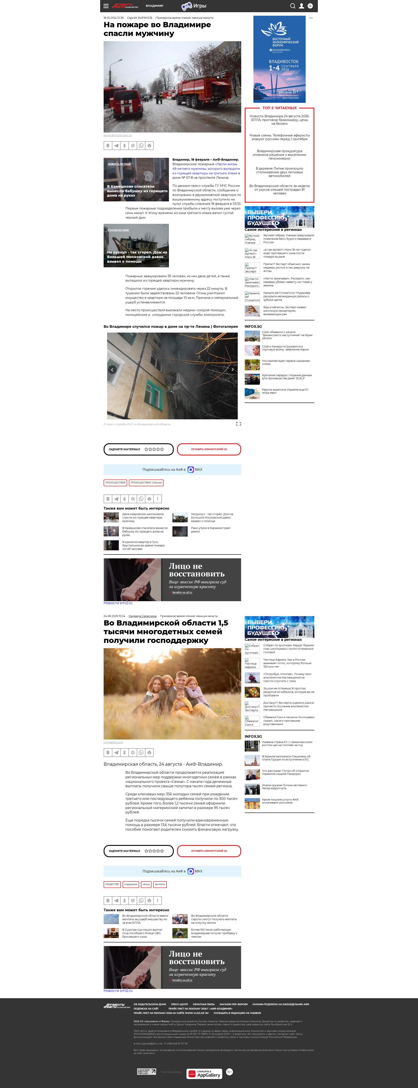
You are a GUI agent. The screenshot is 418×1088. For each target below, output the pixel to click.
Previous (112, 369)
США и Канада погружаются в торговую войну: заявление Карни (285, 348)
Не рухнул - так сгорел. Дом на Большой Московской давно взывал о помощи (212, 517)
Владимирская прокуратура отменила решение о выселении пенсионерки (279, 154)
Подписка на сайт (146, 1008)
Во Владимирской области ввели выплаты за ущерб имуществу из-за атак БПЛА (145, 919)
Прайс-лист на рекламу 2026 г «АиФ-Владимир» (201, 1008)
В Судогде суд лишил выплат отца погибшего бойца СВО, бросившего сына (142, 933)
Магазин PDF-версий (234, 1004)
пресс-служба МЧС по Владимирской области (138, 424)
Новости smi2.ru (118, 603)
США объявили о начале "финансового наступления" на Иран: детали (287, 335)
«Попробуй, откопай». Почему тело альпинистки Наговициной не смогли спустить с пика (287, 677)
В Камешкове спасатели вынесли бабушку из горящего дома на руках (145, 531)
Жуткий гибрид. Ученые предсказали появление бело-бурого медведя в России (288, 239)
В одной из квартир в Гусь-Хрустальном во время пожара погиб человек (143, 545)
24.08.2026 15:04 (114, 616)
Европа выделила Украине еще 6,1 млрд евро (285, 391)
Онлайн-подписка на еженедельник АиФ (281, 1004)
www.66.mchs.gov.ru (118, 135)
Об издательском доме (150, 1004)
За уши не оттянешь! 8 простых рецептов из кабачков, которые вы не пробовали (288, 692)
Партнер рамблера (171, 1072)
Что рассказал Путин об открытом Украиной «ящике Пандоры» (285, 772)
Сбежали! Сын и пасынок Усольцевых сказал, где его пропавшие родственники (288, 721)
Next (233, 369)
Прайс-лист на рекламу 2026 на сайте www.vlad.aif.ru (171, 1013)
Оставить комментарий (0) (209, 449)
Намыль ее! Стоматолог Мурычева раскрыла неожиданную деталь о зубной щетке (286, 296)
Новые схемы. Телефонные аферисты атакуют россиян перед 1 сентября (279, 137)
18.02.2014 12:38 (114, 17)
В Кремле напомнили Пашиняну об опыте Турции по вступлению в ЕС (286, 758)
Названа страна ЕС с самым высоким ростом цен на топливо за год (287, 744)
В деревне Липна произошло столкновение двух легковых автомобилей (279, 172)
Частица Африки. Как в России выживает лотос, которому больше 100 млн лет (287, 663)
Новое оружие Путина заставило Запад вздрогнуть (284, 787)
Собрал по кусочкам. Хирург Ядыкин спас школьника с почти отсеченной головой (288, 649)
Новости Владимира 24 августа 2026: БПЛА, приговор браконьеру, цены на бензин (279, 120)
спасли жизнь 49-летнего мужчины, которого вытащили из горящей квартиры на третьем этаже (206, 168)
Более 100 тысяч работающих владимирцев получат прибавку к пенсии (214, 933)
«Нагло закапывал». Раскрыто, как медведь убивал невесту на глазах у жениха (287, 282)
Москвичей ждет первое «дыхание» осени (286, 362)
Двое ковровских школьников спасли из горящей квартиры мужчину (143, 517)
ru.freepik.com (113, 742)
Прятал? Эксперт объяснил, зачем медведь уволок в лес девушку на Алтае (286, 267)
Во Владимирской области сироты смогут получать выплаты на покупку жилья (214, 919)
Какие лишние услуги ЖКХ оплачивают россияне (280, 801)
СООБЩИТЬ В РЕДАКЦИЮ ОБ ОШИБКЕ (237, 1013)
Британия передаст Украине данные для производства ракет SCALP (287, 377)
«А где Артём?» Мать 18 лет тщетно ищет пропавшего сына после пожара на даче (287, 253)
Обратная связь (204, 1004)
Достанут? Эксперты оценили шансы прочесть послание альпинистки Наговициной (288, 706)
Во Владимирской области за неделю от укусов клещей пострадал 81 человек (279, 189)
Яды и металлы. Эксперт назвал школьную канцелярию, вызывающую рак (284, 311)
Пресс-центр (179, 1004)
